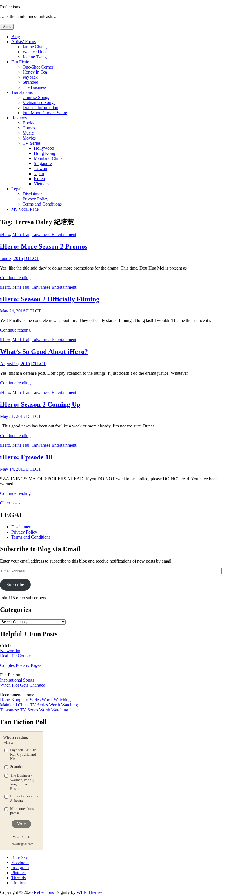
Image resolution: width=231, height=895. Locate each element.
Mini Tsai (20, 234)
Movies (29, 138)
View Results (21, 837)
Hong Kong (44, 153)
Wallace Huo (34, 51)
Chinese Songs (36, 97)
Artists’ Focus (23, 41)
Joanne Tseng (35, 56)
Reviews (19, 117)
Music (28, 133)
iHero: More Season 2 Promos (43, 246)
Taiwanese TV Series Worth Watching (34, 709)
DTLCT (31, 258)
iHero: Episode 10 (26, 457)
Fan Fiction (21, 61)
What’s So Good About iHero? (44, 351)
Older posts (10, 503)
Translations (22, 92)
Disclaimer (32, 193)
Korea (39, 178)
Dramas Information (40, 107)
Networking (10, 650)
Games (29, 127)
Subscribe (15, 584)
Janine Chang (35, 46)
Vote (21, 823)
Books (28, 122)
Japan (39, 173)
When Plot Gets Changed (22, 685)
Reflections (10, 7)
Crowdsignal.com (21, 844)
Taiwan (40, 168)
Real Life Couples (16, 655)
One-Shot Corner (38, 67)
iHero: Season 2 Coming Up (40, 404)
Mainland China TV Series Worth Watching (39, 704)
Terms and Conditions (42, 204)
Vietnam (41, 183)
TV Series (32, 143)
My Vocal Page (25, 209)
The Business (34, 87)
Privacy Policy (35, 199)
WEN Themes (89, 892)
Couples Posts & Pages (20, 665)
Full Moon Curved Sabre (45, 112)
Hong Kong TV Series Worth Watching (35, 699)
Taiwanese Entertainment (54, 234)
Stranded (30, 82)
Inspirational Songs (17, 680)
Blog (15, 36)
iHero (5, 234)
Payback (30, 77)
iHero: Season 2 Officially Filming (49, 299)
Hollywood (44, 148)
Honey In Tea (35, 72)
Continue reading (15, 277)
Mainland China (48, 158)
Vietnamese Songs (39, 102)
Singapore (43, 163)
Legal (16, 188)
